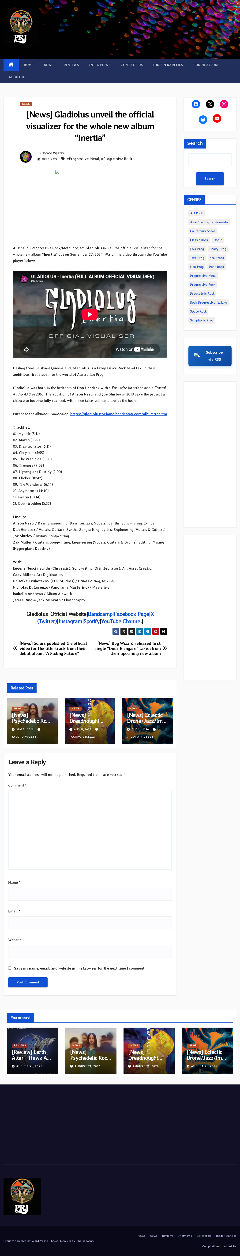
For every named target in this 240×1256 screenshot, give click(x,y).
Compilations (206, 65)
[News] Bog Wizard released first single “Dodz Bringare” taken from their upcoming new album (127, 648)
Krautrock (217, 258)
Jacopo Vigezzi (53, 153)
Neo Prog (197, 267)
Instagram (70, 621)
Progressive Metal (203, 276)
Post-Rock (216, 267)
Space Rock (198, 311)
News (48, 65)
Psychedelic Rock (202, 293)
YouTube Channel (121, 621)
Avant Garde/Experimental (209, 222)
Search (195, 143)
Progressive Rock (202, 284)
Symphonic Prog (202, 320)
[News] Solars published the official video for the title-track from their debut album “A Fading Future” (53, 648)
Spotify (92, 621)
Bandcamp (100, 613)
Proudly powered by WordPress (25, 1241)
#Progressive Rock (116, 159)
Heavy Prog (217, 249)
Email (14, 911)
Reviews (71, 65)
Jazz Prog (197, 258)
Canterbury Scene (202, 231)
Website (15, 940)
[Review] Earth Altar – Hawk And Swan (32, 1058)
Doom (218, 240)
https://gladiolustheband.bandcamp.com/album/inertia (118, 414)
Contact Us (132, 65)
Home (29, 65)
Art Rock (196, 213)
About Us (17, 77)
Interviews (99, 65)
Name (14, 882)
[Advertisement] (210, 454)
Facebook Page (131, 613)
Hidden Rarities (168, 65)
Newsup (65, 1241)
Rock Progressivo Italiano (208, 302)
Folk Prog (197, 249)
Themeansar (84, 1241)
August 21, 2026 (29, 1066)
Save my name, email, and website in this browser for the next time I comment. (79, 968)
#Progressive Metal (83, 159)
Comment (17, 785)
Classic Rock (199, 240)
